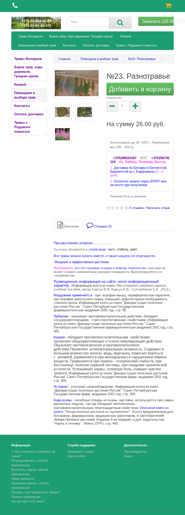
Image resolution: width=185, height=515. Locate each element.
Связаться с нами (81, 451)
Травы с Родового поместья (136, 45)
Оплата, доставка (96, 45)
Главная (64, 59)
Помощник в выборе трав (37, 45)
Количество (113, 97)
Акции (128, 456)
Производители (135, 451)
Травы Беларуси (30, 36)
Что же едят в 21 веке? (28, 501)
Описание (71, 226)
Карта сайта (77, 456)
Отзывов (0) (102, 226)
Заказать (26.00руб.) (158, 21)
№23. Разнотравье (142, 59)
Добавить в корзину (140, 89)
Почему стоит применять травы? (35, 492)
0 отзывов (136, 208)
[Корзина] (168, 7)
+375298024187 (124, 158)
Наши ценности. (23, 478)
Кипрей (125, 36)
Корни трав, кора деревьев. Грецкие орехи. (81, 36)
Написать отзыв (157, 208)
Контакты (69, 45)
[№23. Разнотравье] (77, 83)
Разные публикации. (26, 496)
